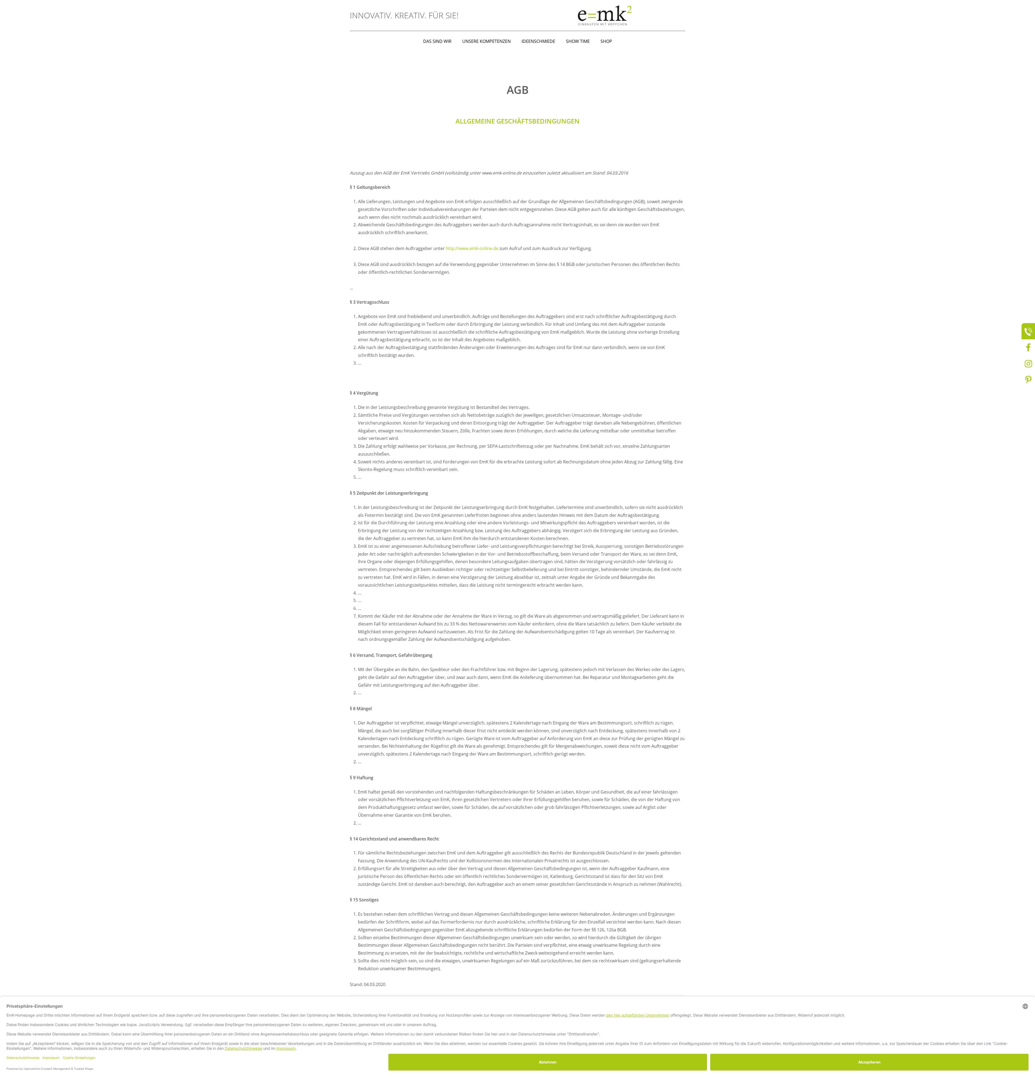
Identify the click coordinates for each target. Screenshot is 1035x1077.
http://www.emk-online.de (472, 248)
